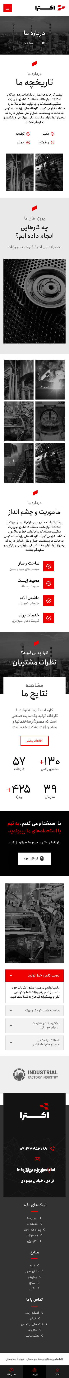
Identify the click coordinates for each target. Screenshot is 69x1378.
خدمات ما (32, 1224)
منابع (32, 1283)
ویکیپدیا (32, 1277)
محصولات (32, 1235)
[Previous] (5, 346)
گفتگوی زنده (32, 1313)
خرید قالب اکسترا (15, 1359)
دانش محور (32, 1271)
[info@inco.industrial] (36, 1159)
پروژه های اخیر (32, 1230)
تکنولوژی (32, 1241)
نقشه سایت (32, 1336)
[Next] (64, 346)
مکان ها (32, 1330)
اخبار (32, 1288)
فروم (32, 1265)
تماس (32, 1318)
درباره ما (32, 1218)
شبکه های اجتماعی (32, 1324)
